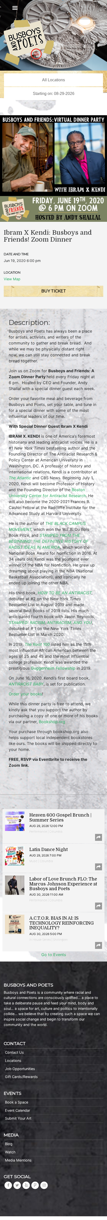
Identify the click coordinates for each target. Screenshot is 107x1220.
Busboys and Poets (29, 42)
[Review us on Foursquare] (35, 1185)
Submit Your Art (18, 1118)
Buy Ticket (53, 291)
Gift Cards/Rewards (21, 1077)
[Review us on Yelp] (26, 1185)
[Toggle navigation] (15, 8)
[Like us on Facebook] (8, 1185)
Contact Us (14, 1052)
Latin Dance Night (48, 849)
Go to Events (53, 954)
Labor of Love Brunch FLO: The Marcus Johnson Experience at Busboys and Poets (63, 884)
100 (37, 644)
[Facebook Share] (98, 837)
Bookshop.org (52, 721)
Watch (10, 1152)
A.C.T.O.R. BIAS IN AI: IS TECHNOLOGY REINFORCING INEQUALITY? (61, 923)
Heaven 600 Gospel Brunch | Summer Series (60, 817)
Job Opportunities (20, 1069)
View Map (12, 279)
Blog (8, 1144)
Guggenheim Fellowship (53, 668)
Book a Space (16, 1102)
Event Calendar (17, 1110)
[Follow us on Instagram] (44, 1185)
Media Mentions (18, 1160)
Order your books (25, 693)
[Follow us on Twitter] (17, 1185)
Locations (13, 1060)
